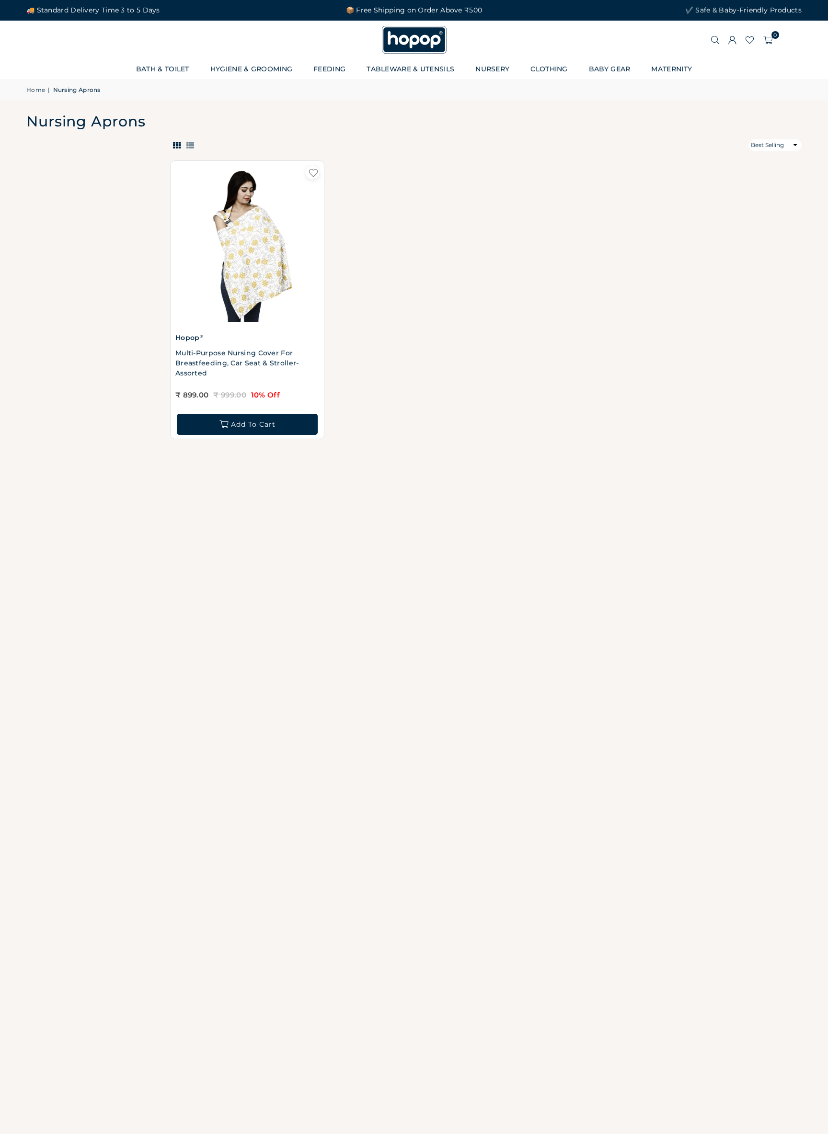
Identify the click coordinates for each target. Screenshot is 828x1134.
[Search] (715, 39)
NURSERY (492, 69)
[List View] (190, 144)
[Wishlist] (750, 39)
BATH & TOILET (162, 69)
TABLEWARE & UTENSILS (410, 69)
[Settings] (732, 39)
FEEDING (329, 69)
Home (35, 89)
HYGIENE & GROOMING (251, 69)
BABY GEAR (610, 69)
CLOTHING (548, 69)
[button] (768, 39)
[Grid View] (177, 144)
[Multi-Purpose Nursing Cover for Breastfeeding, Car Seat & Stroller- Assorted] (247, 245)
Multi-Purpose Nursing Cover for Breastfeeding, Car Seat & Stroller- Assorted (237, 363)
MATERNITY (671, 69)
